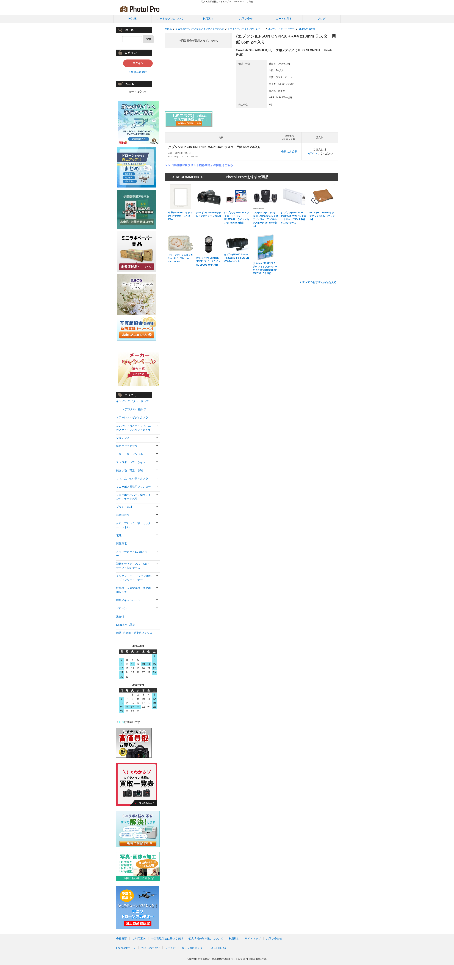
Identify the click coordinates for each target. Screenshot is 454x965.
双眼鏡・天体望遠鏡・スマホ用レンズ (133, 590)
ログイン (311, 153)
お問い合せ (246, 18)
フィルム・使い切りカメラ (132, 478)
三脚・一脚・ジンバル (129, 454)
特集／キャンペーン (128, 600)
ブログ (321, 18)
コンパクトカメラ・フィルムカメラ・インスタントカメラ (133, 427)
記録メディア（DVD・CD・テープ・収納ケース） (133, 565)
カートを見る (284, 18)
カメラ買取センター (193, 947)
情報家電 (121, 543)
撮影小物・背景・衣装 (129, 470)
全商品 (168, 28)
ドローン (121, 608)
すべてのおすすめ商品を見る (319, 282)
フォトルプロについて (170, 18)
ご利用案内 (139, 938)
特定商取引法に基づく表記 (167, 938)
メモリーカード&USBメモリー (133, 553)
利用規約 (234, 938)
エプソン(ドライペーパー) (281, 28)
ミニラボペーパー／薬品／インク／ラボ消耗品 (200, 28)
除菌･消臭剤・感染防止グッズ (134, 632)
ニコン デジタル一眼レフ (131, 409)
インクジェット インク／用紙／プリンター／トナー (133, 577)
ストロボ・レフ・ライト (130, 462)
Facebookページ (126, 947)
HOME (132, 18)
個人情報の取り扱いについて (206, 938)
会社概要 (121, 938)
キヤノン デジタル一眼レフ (132, 401)
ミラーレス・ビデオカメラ (132, 417)
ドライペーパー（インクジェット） (246, 28)
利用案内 (208, 18)
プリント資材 (124, 506)
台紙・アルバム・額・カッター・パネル (133, 525)
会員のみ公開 (289, 151)
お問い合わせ (274, 938)
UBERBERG (218, 947)
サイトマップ (253, 938)
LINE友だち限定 (125, 624)
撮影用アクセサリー (128, 445)
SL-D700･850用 (307, 28)
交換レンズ (122, 437)
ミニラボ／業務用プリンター (133, 486)
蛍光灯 (120, 616)
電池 (118, 535)
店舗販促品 (122, 514)
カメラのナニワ (150, 947)
